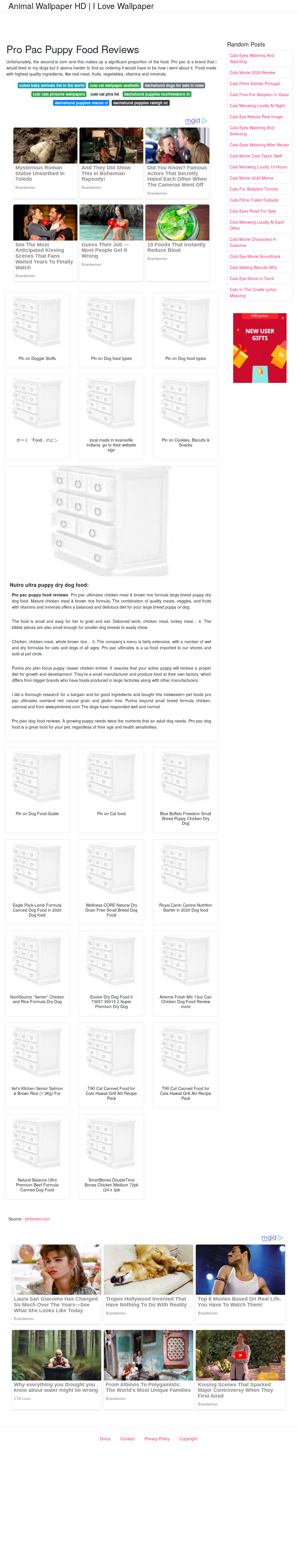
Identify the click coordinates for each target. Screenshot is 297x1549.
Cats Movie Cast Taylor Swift (256, 156)
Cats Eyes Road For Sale (253, 211)
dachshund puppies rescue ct (81, 102)
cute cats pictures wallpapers (59, 94)
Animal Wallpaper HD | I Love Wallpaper (81, 5)
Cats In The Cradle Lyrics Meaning (253, 292)
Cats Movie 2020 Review (252, 72)
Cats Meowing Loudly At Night (257, 105)
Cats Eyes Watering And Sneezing (252, 131)
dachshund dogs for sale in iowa (174, 85)
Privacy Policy (157, 1439)
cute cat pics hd (104, 94)
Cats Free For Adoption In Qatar (259, 94)
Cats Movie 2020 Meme (252, 178)
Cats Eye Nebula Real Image (256, 116)
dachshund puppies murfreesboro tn (157, 94)
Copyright (188, 1439)
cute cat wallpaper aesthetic (115, 85)
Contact (127, 1439)
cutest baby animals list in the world (51, 85)
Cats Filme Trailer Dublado (254, 200)
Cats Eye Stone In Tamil (252, 278)
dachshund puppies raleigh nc (140, 102)
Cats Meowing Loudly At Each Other (257, 225)
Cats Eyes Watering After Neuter (259, 145)
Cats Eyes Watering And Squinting (252, 58)
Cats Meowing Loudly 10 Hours (258, 167)
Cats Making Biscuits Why (253, 267)
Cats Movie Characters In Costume (253, 242)
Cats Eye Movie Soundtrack (255, 256)
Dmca (105, 1439)
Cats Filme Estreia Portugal (255, 83)
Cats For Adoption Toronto (254, 189)
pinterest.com (37, 1219)
